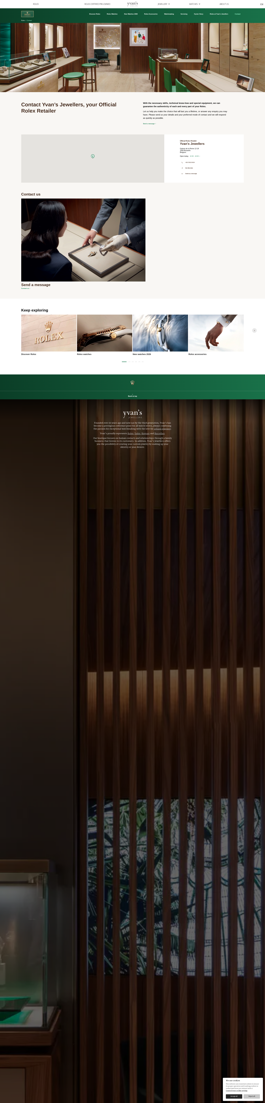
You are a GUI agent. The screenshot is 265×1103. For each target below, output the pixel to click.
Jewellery (163, 4)
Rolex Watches (112, 14)
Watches (193, 4)
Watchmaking (169, 14)
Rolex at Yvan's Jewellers (219, 14)
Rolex (36, 4)
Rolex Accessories (151, 14)
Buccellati (159, 433)
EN (261, 4)
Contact (237, 14)
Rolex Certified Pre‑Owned (97, 4)
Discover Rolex (94, 14)
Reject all (252, 1096)
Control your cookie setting (236, 1091)
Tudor (137, 433)
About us (224, 4)
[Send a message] (132, 244)
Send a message (149, 123)
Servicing (184, 14)
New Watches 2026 (131, 14)
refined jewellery (162, 429)
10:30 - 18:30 (194, 156)
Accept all (234, 1096)
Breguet (146, 433)
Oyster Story (198, 14)
